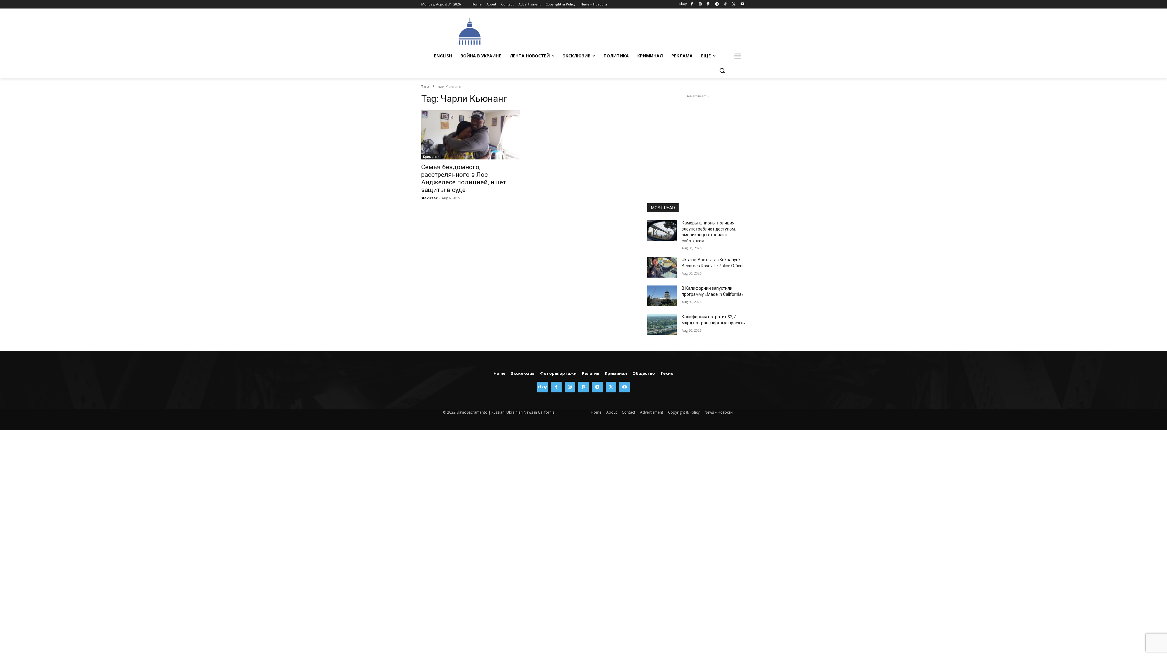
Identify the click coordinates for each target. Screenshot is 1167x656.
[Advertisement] (629, 30)
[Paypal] (708, 4)
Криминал (431, 157)
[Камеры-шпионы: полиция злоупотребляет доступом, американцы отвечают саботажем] (662, 230)
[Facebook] (691, 4)
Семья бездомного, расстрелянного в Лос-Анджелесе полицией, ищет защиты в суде (463, 178)
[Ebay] (683, 4)
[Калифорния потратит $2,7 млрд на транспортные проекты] (662, 324)
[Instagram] (700, 4)
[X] (733, 4)
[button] (722, 70)
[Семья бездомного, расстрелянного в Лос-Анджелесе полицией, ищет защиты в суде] (470, 134)
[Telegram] (717, 4)
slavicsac (429, 198)
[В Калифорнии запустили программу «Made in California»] (662, 295)
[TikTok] (725, 4)
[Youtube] (742, 4)
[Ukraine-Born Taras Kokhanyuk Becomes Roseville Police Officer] (662, 267)
